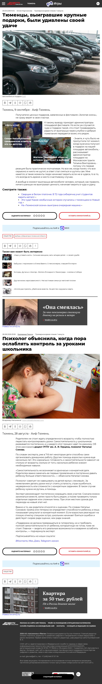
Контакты (61, 626)
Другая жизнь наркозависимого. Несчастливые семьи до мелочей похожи (45, 281)
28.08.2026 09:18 (9, 334)
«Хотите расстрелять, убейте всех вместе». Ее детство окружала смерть (43, 289)
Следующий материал (52, 677)
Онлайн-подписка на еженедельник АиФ (37, 626)
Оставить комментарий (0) (79, 216)
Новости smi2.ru (11, 326)
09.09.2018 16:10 (8, 11)
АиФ (24, 96)
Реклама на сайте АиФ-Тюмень (33, 623)
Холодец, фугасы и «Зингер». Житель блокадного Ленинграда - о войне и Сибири (48, 272)
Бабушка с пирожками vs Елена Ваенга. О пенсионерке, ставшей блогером (45, 264)
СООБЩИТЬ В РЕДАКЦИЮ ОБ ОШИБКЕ (81, 626)
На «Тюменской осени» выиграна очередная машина (50, 205)
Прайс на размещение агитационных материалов (69, 623)
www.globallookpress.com (33, 420)
